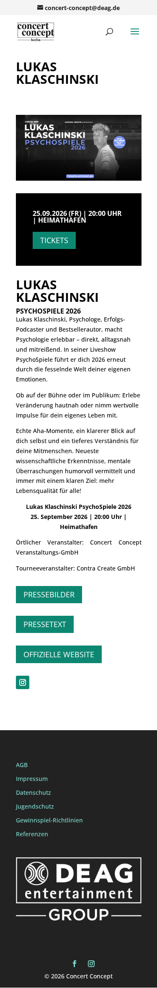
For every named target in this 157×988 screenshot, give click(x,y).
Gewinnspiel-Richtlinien (49, 820)
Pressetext (44, 624)
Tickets (54, 240)
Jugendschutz (35, 806)
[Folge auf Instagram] (22, 682)
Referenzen (32, 834)
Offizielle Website (58, 654)
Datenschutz (33, 792)
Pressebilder (49, 594)
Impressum (32, 779)
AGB (22, 765)
